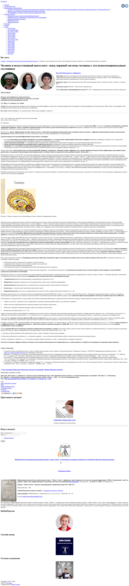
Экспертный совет (9, 6)
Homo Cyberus (15, 584)
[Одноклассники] (17, 393)
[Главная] (4, 1)
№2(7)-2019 (11, 44)
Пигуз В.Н (59, 73)
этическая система (6, 388)
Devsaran (9, 583)
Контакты (7, 24)
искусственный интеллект (8, 383)
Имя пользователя (7, 433)
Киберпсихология (13, 20)
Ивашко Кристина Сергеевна (54, 369)
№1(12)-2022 (11, 38)
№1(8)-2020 (11, 42)
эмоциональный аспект (8, 386)
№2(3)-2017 (11, 50)
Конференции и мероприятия (13, 8)
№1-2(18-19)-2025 (13, 30)
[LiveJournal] (19, 393)
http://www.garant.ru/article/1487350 (14, 352)
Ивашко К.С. (77, 73)
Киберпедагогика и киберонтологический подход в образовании (27, 17)
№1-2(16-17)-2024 (13, 31)
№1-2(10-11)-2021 (13, 39)
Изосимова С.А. (68, 73)
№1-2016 (10, 53)
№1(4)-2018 (11, 49)
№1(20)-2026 (11, 28)
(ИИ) (2, 385)
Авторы (6, 25)
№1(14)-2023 (11, 35)
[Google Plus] (21, 393)
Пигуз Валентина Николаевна (11, 369)
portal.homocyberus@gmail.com (32, 496)
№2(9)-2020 (11, 41)
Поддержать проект (64, 471)
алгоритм (3, 389)
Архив (6, 27)
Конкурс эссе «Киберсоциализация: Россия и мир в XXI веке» (26, 11)
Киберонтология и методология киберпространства (23, 16)
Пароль (3, 435)
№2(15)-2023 (11, 33)
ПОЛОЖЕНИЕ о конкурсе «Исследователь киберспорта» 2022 (26, 12)
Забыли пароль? (9, 438)
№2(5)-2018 (11, 47)
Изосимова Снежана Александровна (32, 369)
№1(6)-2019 (11, 46)
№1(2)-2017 (11, 52)
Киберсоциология (13, 22)
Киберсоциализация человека (17, 19)
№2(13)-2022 (11, 36)
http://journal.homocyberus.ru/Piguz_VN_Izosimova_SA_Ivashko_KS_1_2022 (28, 379)
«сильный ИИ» (5, 391)
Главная (6, 5)
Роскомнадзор (73, 481)
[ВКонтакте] (14, 393)
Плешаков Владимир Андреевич (53, 490)
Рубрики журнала (9, 14)
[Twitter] (15, 393)
